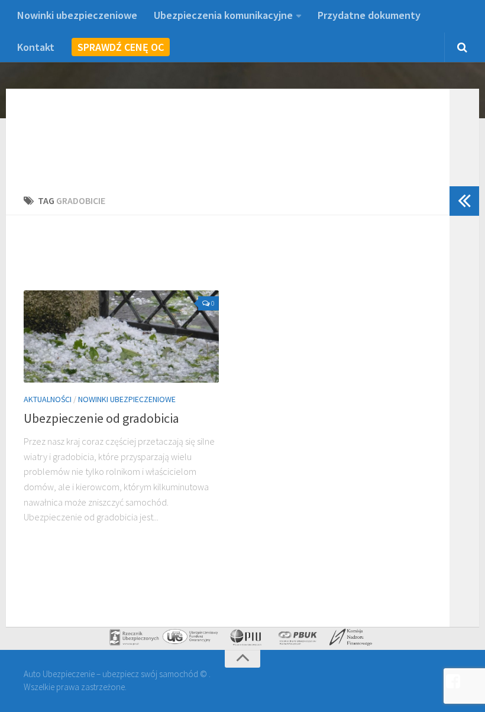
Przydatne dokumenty (369, 15)
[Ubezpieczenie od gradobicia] (121, 336)
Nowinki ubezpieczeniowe (77, 15)
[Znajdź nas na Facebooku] (453, 682)
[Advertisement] (239, 259)
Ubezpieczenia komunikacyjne (223, 15)
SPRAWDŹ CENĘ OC (120, 47)
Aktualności (48, 399)
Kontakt (35, 47)
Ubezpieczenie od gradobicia (101, 418)
